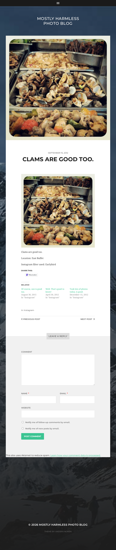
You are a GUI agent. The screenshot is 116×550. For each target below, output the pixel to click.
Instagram (29, 310)
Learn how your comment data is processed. (75, 455)
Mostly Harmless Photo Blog (58, 21)
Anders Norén (63, 531)
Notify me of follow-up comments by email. (47, 422)
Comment (26, 352)
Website (26, 407)
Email (64, 393)
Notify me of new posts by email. (42, 428)
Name (25, 393)
